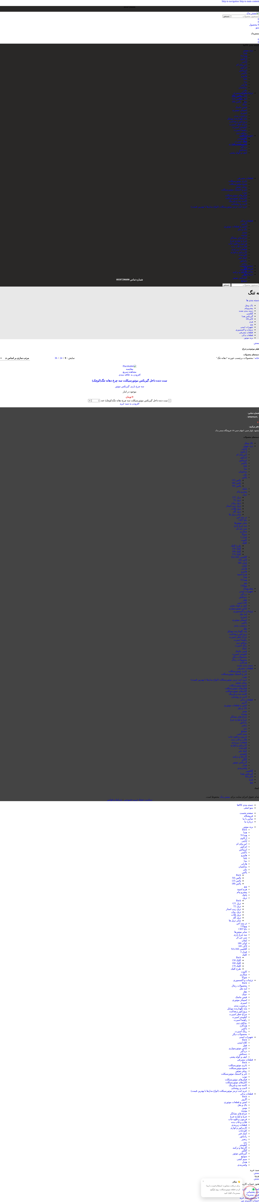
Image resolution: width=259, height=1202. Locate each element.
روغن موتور (241, 186)
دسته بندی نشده (245, 665)
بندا (245, 81)
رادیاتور (243, 260)
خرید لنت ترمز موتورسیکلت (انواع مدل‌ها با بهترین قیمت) (219, 206)
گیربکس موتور (240, 277)
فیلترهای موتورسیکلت (236, 195)
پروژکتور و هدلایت (238, 121)
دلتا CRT (242, 520)
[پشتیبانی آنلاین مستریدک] (250, 1192)
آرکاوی (243, 59)
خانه (256, 358)
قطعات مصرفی (245, 668)
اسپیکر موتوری (239, 110)
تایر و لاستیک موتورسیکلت (234, 189)
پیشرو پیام (242, 491)
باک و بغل (242, 229)
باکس (244, 622)
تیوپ (244, 192)
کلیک (244, 543)
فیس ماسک (241, 107)
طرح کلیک (236, 545)
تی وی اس (242, 517)
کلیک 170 (236, 554)
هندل (244, 765)
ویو (245, 582)
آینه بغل (243, 98)
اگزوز (244, 223)
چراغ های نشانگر (238, 238)
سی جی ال (241, 528)
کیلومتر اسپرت (239, 127)
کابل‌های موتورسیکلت (236, 198)
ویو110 (243, 585)
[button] (129, 403)
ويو (251, 782)
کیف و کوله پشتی (238, 152)
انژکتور (243, 67)
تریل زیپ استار (233, 506)
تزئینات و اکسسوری (243, 611)
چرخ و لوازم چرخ (238, 240)
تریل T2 (237, 500)
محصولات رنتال (239, 96)
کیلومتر (243, 269)
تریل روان (236, 503)
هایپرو (244, 76)
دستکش (243, 150)
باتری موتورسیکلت (237, 181)
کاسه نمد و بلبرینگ (238, 201)
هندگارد (243, 662)
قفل (245, 141)
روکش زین (241, 133)
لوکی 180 (242, 563)
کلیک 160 (236, 551)
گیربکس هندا (246, 773)
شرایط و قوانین (114, 799)
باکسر (244, 73)
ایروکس (243, 70)
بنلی (245, 90)
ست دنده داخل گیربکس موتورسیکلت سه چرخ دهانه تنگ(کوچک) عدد (134, 400)
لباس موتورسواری (238, 144)
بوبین (244, 232)
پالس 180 (236, 483)
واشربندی (242, 768)
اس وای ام (241, 64)
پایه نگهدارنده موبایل (237, 118)
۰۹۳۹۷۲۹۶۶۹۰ (252, 417)
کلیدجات (243, 255)
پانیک (244, 488)
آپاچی (244, 61)
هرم (251, 779)
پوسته (244, 235)
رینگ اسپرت (241, 645)
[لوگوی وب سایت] (253, 13)
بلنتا (245, 79)
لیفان (244, 565)
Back (244, 829)
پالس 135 (236, 480)
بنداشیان (243, 87)
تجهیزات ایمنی (246, 591)
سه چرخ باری (137, 386)
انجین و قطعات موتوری (235, 226)
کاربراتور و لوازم (239, 252)
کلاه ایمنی (242, 138)
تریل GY (236, 497)
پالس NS (236, 486)
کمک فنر (242, 258)
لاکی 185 (242, 560)
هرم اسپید (242, 574)
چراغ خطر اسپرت (238, 124)
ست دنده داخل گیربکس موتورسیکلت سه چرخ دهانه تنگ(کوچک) (129, 380)
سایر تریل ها (235, 514)
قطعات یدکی (246, 699)
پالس (244, 477)
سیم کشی (242, 734)
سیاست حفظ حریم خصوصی (138, 799)
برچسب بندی (240, 115)
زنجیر (244, 263)
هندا (245, 53)
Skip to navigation (231, 1)
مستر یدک (225, 797)
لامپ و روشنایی (239, 204)
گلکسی (249, 771)
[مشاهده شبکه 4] (41, 358)
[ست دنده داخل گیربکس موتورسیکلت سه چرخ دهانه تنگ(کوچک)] (129, 366)
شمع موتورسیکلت (238, 184)
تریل (245, 494)
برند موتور (248, 446)
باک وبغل (248, 443)
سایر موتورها (240, 523)
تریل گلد (237, 511)
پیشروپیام (248, 588)
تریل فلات (236, 508)
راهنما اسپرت (240, 130)
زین (245, 728)
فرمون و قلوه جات (237, 243)
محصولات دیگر (239, 657)
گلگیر (244, 759)
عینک (244, 104)
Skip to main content (249, 1)
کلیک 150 (236, 548)
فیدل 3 (243, 537)
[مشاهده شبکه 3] (47, 358)
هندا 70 (243, 56)
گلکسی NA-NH (239, 557)
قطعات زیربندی (239, 249)
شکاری (243, 531)
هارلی (244, 84)
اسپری (243, 113)
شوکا (244, 534)
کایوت (244, 540)
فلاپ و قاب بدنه (239, 246)
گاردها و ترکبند (240, 272)
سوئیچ (244, 280)
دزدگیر (243, 147)
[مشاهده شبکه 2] (36, 358)
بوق (245, 101)
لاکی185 (249, 776)
